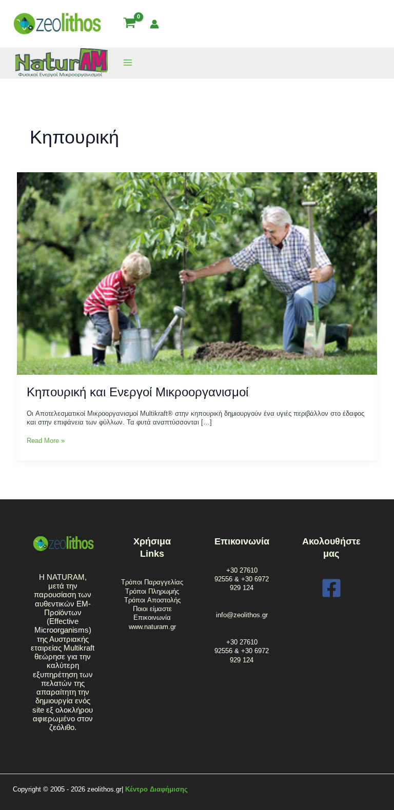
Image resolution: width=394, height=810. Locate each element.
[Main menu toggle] (127, 62)
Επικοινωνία (152, 617)
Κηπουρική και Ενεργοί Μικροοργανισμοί (137, 392)
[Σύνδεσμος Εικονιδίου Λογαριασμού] (154, 24)
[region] (133, 729)
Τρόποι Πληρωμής (152, 591)
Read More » (46, 440)
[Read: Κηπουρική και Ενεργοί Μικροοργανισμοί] (197, 273)
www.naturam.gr (152, 627)
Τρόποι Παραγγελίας (152, 582)
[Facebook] (331, 588)
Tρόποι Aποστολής (152, 600)
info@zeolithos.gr (242, 615)
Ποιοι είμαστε (152, 609)
